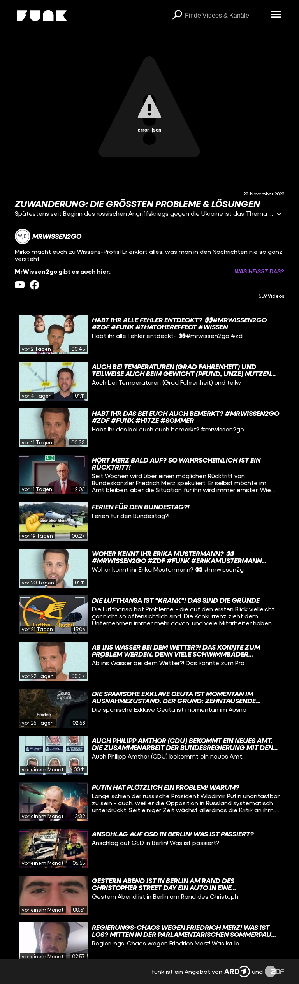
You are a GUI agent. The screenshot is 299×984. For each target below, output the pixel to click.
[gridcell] (149, 334)
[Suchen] (177, 15)
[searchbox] (225, 15)
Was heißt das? (259, 271)
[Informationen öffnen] (279, 215)
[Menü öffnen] (276, 14)
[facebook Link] (34, 285)
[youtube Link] (20, 285)
